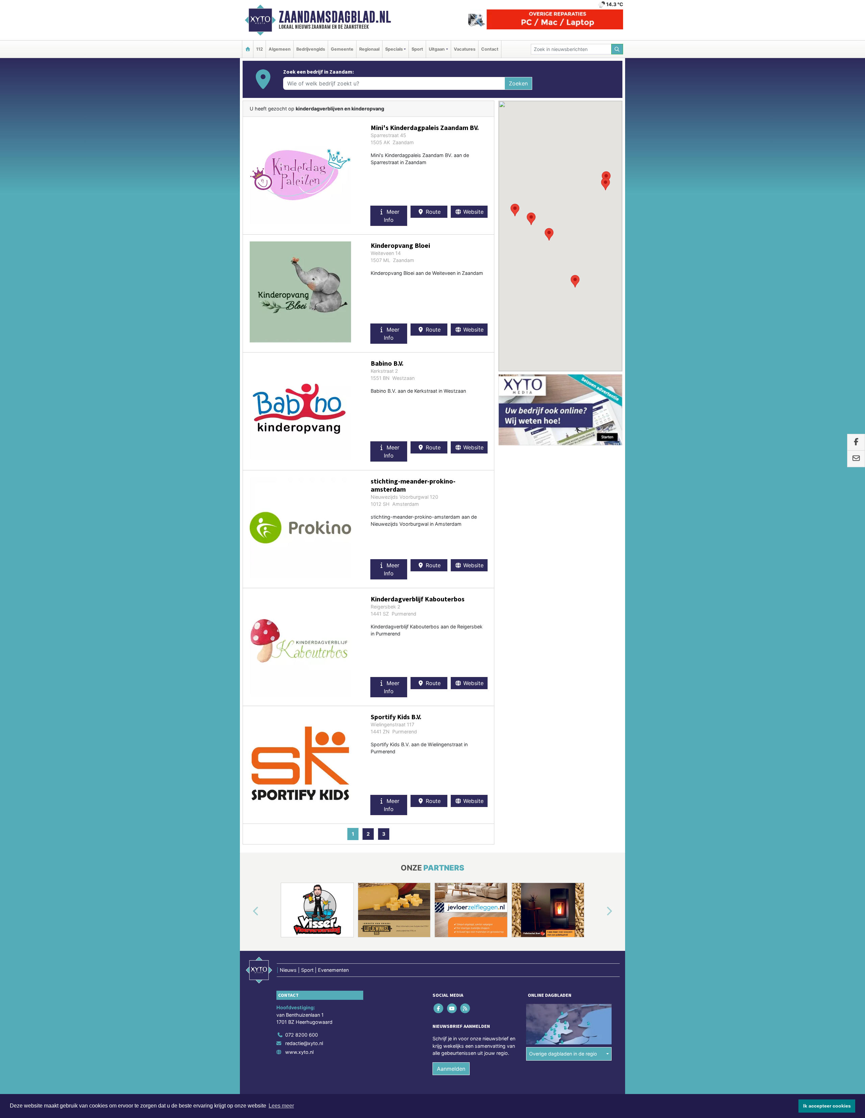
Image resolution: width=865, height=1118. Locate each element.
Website (473, 211)
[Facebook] (439, 1008)
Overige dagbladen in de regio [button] (563, 1054)
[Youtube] (452, 1008)
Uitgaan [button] (437, 49)
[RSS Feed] (465, 1008)
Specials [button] (394, 49)
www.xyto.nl (299, 1052)
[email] (856, 459)
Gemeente (342, 49)
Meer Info (391, 215)
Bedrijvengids (310, 49)
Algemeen (280, 49)
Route (432, 211)
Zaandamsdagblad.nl (335, 17)
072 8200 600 (301, 1035)
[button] (549, 234)
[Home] (248, 49)
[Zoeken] (617, 49)
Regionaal (369, 49)
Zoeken (518, 83)
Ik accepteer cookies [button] (827, 1106)
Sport (417, 49)
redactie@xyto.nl (304, 1043)
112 (259, 49)
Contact (489, 49)
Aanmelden (451, 1068)
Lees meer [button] (281, 1106)
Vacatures (464, 49)
